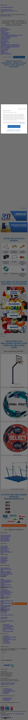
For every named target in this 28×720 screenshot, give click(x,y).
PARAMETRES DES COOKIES (14, 130)
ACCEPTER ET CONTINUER (14, 126)
